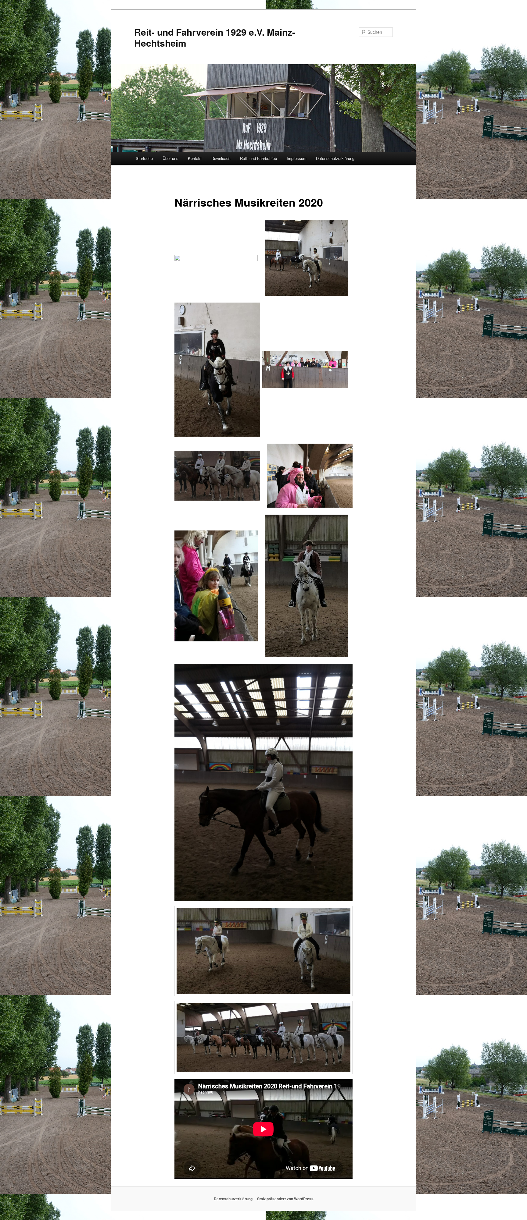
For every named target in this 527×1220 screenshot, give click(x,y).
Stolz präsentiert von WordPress (285, 1198)
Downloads (221, 158)
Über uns (170, 158)
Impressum (297, 158)
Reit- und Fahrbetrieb (258, 158)
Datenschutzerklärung (335, 158)
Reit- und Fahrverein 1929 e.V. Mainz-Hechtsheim (214, 37)
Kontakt (195, 158)
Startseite (144, 158)
